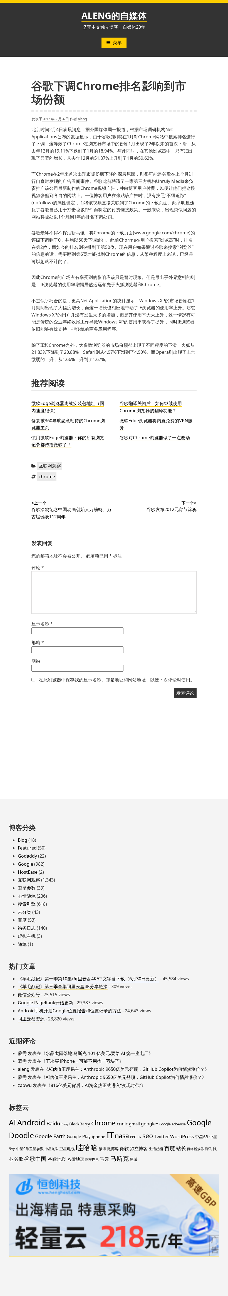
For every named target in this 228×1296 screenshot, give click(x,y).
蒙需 (22, 1053)
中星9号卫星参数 (30, 1148)
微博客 (113, 1148)
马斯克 (119, 1158)
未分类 (24, 912)
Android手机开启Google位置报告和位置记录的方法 (69, 1011)
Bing (64, 1124)
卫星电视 (67, 1148)
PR (139, 1137)
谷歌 (18, 1159)
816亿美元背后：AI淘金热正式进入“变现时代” (96, 1085)
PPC (133, 1137)
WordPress (182, 1136)
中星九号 (51, 1149)
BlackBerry (79, 1123)
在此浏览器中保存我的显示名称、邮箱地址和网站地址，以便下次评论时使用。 (117, 680)
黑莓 (134, 1159)
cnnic (122, 1124)
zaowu (25, 1085)
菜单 (117, 43)
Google (25, 864)
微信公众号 (29, 994)
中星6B (201, 1136)
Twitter (161, 1136)
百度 (22, 920)
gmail (134, 1123)
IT (110, 1135)
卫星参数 (27, 888)
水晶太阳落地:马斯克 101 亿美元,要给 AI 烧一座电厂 (97, 1053)
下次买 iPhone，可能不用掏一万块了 (82, 1061)
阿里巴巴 (92, 1159)
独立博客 (139, 1148)
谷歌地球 (76, 1159)
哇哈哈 (87, 1147)
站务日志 (27, 928)
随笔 (22, 944)
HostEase (28, 872)
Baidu (53, 1123)
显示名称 (42, 624)
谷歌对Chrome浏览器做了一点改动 (155, 438)
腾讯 (208, 1149)
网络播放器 (195, 1149)
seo (147, 1135)
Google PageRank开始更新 (45, 1003)
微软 (124, 1148)
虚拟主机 (27, 936)
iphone (98, 1136)
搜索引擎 (27, 904)
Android (31, 1122)
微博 (102, 1148)
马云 (104, 1158)
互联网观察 (50, 466)
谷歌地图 (57, 1159)
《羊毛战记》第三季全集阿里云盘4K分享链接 (63, 986)
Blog (22, 840)
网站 (35, 661)
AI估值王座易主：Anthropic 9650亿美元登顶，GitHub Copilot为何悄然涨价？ (126, 1069)
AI (12, 1122)
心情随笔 (27, 896)
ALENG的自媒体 (114, 15)
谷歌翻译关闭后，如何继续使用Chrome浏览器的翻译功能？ (151, 407)
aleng (82, 118)
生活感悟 (156, 1148)
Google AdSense (172, 1124)
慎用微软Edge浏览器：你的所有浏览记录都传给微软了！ (67, 441)
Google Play (79, 1136)
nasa (122, 1135)
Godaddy (27, 856)
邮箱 (37, 642)
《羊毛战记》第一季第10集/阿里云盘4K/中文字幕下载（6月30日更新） (88, 979)
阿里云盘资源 (31, 1019)
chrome (47, 476)
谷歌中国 (35, 1158)
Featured (27, 848)
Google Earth (50, 1136)
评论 (37, 567)
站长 (181, 1148)
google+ (149, 1124)
